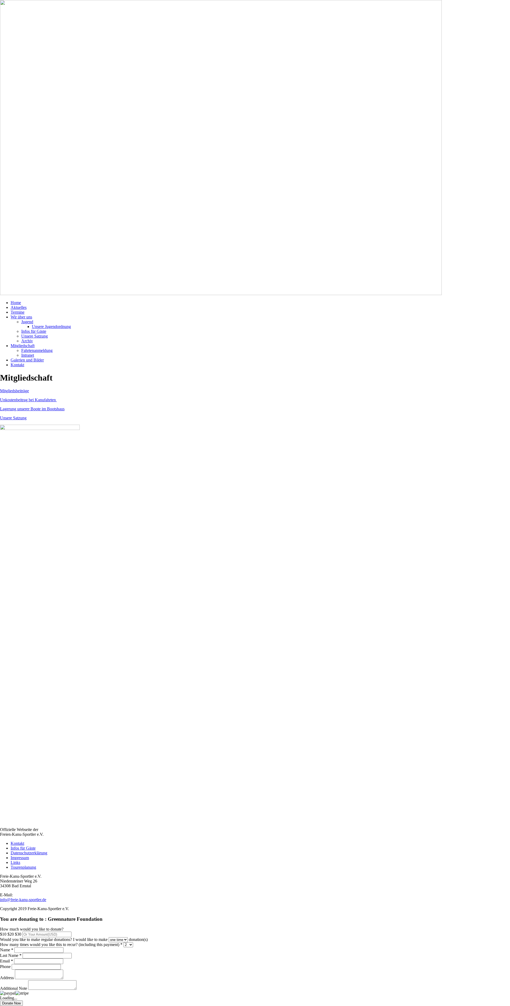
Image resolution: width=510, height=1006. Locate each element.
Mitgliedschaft (23, 345)
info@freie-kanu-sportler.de (23, 899)
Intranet (27, 355)
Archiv (27, 341)
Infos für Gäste (33, 331)
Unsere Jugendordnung (51, 326)
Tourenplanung (23, 867)
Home (16, 302)
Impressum (20, 857)
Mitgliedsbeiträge (14, 391)
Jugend (27, 321)
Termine (17, 312)
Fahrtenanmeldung (37, 350)
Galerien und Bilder (27, 360)
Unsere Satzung (34, 336)
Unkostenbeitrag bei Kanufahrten (28, 400)
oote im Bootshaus (49, 409)
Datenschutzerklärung (29, 853)
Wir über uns (21, 317)
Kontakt (17, 365)
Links (15, 862)
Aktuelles (19, 307)
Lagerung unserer (15, 409)
